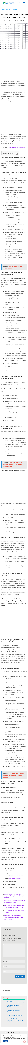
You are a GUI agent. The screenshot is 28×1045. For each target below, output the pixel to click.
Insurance (14, 9)
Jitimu (3, 9)
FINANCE (8, 9)
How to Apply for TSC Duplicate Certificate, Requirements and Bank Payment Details (13, 917)
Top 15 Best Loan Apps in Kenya (15, 1002)
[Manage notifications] (24, 1041)
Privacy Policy (22, 1038)
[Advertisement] (14, 65)
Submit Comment (20, 976)
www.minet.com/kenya (15, 878)
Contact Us (14, 1032)
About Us (6, 1032)
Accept (5, 1041)
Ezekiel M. (8, 20)
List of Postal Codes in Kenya (15, 1015)
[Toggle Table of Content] (16, 153)
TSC (13, 825)
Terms (20, 1032)
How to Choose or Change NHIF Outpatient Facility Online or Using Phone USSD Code (15, 896)
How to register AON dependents (16, 147)
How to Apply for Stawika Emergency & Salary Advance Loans (15, 1020)
